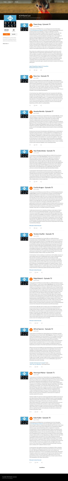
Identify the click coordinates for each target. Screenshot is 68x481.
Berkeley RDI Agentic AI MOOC (36, 67)
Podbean (11, 478)
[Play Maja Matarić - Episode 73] (31, 279)
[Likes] (30, 70)
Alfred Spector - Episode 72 (43, 329)
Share (7, 34)
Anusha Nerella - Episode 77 (43, 111)
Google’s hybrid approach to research (37, 362)
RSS (14, 34)
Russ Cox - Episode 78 (41, 76)
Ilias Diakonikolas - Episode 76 (44, 151)
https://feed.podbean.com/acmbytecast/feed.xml (30, 17)
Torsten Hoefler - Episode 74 (44, 234)
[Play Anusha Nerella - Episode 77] (31, 112)
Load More (42, 467)
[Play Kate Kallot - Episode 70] (31, 418)
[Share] (41, 70)
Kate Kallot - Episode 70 (42, 418)
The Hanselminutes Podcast (37, 30)
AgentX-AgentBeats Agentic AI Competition (38, 66)
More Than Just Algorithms (35, 364)
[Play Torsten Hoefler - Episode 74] (31, 234)
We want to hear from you (35, 225)
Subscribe (10, 1)
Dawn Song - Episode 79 (42, 24)
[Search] (63, 2)
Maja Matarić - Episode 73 (43, 278)
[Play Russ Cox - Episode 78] (31, 76)
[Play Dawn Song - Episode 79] (31, 25)
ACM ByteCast (25, 16)
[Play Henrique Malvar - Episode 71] (31, 373)
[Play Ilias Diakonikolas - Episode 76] (31, 151)
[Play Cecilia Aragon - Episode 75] (31, 188)
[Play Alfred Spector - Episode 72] (31, 329)
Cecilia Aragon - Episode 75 (43, 187)
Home (4, 1)
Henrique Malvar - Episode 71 (44, 373)
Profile (16, 1)
